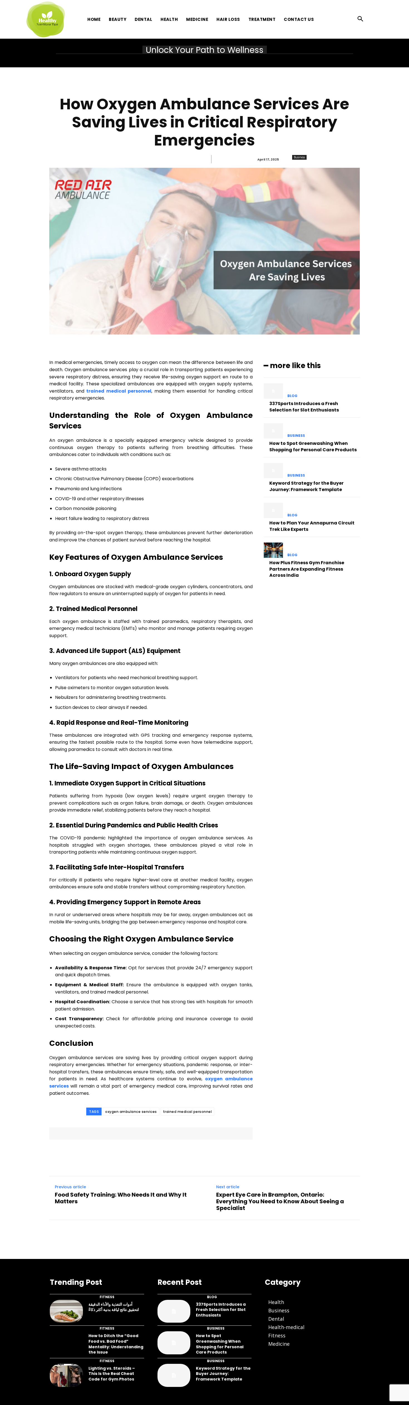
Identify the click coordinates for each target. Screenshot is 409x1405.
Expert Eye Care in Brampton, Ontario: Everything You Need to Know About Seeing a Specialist (280, 1201)
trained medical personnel (187, 1111)
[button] (360, 19)
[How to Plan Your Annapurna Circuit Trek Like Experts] (273, 510)
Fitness (107, 1297)
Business (299, 157)
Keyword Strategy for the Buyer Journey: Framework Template (306, 486)
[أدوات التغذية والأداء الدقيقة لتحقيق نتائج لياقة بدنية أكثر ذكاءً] (66, 1311)
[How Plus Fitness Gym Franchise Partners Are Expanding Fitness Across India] (273, 550)
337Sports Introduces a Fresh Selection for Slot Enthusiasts (304, 406)
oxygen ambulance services (131, 1111)
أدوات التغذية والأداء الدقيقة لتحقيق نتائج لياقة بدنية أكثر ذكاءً (113, 1307)
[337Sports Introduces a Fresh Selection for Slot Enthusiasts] (273, 391)
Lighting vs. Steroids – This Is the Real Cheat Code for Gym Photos (111, 1373)
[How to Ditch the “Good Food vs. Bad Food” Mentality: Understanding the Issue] (66, 1342)
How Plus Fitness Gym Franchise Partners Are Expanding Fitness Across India (306, 568)
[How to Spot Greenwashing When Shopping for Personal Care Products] (273, 430)
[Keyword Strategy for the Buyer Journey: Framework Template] (273, 470)
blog (292, 396)
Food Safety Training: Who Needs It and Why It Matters (121, 1198)
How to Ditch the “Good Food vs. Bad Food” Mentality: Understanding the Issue (115, 1344)
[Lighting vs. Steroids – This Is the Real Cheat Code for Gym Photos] (66, 1375)
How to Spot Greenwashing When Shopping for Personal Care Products (313, 446)
